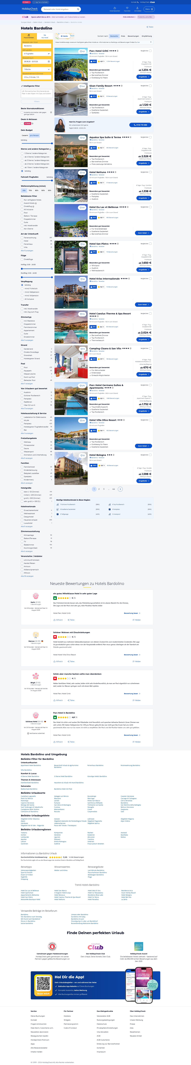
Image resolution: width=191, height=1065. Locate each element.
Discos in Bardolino (28, 921)
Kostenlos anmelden (145, 17)
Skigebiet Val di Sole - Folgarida (32, 825)
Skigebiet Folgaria (127, 819)
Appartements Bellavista (30, 895)
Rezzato (57, 811)
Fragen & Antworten (38, 1024)
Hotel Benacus (59, 895)
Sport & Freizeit (26, 872)
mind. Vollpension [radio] (31, 296)
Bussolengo (92, 796)
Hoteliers (67, 1016)
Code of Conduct (70, 1028)
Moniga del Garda (27, 805)
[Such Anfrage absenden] (78, 9)
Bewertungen (133, 36)
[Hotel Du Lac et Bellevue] (71, 220)
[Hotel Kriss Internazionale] (71, 292)
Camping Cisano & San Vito (105, 348)
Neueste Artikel (136, 1036)
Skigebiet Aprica (93, 823)
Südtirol (57, 844)
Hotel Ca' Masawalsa (95, 893)
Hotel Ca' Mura (93, 897)
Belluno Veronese (127, 807)
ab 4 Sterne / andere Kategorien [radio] (37, 157)
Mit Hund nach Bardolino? (30, 919)
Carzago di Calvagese (129, 798)
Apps (33, 1044)
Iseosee (57, 819)
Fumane (57, 803)
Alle (24, 190)
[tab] (29, 36)
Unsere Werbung (136, 1020)
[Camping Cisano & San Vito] (71, 361)
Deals (25, 2)
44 (113, 489)
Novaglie (91, 807)
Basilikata (124, 835)
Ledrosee (91, 819)
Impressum (101, 1052)
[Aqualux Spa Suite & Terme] (71, 150)
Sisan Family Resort (100, 86)
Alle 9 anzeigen (27, 458)
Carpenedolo (92, 811)
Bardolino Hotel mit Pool (63, 789)
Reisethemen (135, 1032)
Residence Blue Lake (95, 895)
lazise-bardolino (27, 923)
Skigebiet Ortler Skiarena (30, 819)
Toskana (24, 833)
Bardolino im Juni (77, 919)
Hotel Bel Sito (126, 897)
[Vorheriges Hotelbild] (57, 64)
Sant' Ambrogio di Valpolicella (32, 807)
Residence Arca (127, 890)
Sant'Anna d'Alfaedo (95, 803)
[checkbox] (37, 113)
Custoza (57, 807)
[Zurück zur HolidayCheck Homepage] (30, 9)
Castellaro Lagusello (28, 796)
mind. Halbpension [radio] (32, 292)
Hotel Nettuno (97, 172)
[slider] (52, 143)
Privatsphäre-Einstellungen (107, 1028)
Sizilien (23, 835)
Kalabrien (91, 835)
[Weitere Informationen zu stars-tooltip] (50, 149)
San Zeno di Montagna (62, 805)
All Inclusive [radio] (29, 299)
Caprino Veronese (27, 803)
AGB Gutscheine (103, 1040)
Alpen (23, 821)
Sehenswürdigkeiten (28, 870)
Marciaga (91, 798)
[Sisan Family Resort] (71, 99)
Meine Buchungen (38, 1016)
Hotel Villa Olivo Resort (102, 420)
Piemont (57, 839)
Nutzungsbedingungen (106, 1020)
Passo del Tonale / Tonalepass (65, 825)
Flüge (90, 877)
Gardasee (24, 823)
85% (36, 190)
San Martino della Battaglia (131, 805)
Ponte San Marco (94, 801)
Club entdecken (128, 17)
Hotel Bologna (97, 455)
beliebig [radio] (28, 171)
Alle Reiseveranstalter (39, 1048)
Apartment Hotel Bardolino (31, 765)
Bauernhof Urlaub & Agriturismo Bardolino (66, 766)
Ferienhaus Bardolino (95, 765)
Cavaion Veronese (127, 796)
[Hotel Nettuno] (71, 185)
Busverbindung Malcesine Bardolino (84, 923)
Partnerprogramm (71, 1024)
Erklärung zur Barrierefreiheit (108, 1044)
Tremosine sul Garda (95, 805)
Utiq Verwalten (102, 1032)
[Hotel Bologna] (71, 468)
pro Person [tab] (34, 135)
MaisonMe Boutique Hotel (30, 899)
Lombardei (25, 837)
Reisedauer (26, 66)
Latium (23, 841)
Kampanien (58, 833)
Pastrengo (24, 801)
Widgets (67, 1020)
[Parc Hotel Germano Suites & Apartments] (71, 398)
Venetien (57, 835)
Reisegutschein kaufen (39, 1036)
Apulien (24, 839)
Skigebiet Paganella (95, 821)
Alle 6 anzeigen (27, 483)
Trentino (91, 839)
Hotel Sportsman (27, 893)
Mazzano (57, 798)
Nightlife (24, 877)
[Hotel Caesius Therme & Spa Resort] (71, 327)
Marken (90, 833)
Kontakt (134, 2)
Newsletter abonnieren (39, 1032)
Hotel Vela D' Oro (94, 890)
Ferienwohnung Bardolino (130, 765)
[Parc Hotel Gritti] (71, 64)
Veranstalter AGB (103, 1016)
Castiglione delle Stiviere (30, 809)
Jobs (131, 1028)
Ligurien (57, 837)
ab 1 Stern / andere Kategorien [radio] (36, 167)
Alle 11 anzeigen (27, 384)
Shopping (24, 879)
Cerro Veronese (126, 801)
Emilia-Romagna (60, 841)
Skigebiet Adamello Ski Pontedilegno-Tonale (70, 821)
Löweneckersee (59, 823)
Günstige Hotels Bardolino (97, 776)
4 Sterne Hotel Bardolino (30, 776)
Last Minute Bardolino (96, 870)
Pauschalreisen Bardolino (97, 872)
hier (138, 42)
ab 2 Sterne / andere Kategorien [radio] (37, 164)
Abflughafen (27, 50)
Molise (123, 837)
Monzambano (59, 809)
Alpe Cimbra (125, 821)
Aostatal (124, 833)
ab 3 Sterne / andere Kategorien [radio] (37, 160)
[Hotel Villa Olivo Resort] (71, 433)
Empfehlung (147, 36)
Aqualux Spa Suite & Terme (105, 137)
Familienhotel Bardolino (30, 783)
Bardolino (124, 803)
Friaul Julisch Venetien (96, 844)
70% (30, 190)
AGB (98, 1036)
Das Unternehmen (137, 1016)
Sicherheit (101, 1048)
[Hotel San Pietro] (71, 257)
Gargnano (124, 809)
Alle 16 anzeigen (27, 251)
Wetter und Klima (60, 870)
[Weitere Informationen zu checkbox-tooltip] (51, 112)
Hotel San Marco (60, 890)
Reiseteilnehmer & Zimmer (32, 74)
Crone (90, 809)
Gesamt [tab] (25, 135)
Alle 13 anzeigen (27, 408)
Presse (132, 1024)
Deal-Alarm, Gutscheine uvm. (42, 1028)
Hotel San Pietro (99, 243)
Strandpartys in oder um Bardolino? (84, 921)
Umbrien (91, 841)
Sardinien (24, 844)
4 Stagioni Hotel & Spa (62, 893)
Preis (123, 36)
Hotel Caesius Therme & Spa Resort (110, 313)
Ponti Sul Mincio (27, 798)
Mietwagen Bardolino (96, 875)
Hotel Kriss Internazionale (104, 278)
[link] (115, 9)
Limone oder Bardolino (79, 914)
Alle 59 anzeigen (27, 576)
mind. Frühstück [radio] (31, 289)
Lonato (56, 801)
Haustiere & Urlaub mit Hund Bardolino (68, 783)
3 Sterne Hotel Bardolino (63, 776)
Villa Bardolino (26, 770)
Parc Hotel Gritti (98, 51)
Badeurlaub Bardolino (29, 789)
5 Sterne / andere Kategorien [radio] (36, 153)
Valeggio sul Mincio (61, 796)
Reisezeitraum (27, 58)
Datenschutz (102, 1024)
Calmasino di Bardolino (29, 811)
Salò (122, 811)
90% (43, 190)
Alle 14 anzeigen (27, 340)
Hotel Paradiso (93, 899)
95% (49, 190)
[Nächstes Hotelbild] (85, 64)
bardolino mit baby (78, 917)
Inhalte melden (36, 1052)
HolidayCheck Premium (40, 1040)
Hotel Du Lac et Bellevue (103, 207)
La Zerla (124, 899)
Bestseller (114, 36)
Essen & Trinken (27, 875)
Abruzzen (91, 837)
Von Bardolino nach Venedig (31, 917)
